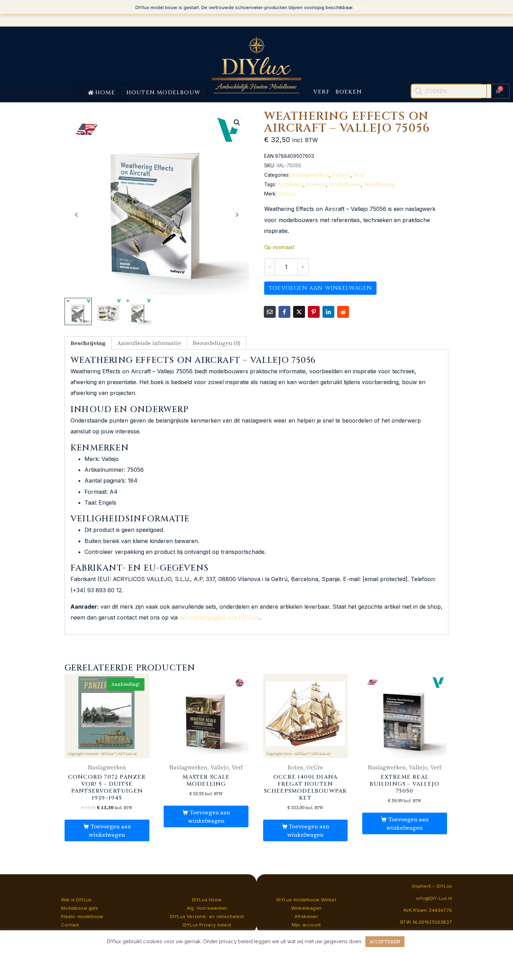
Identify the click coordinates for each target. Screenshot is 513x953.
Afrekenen (306, 916)
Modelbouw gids (79, 908)
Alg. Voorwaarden (207, 908)
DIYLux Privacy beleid (207, 925)
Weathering (379, 184)
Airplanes (290, 184)
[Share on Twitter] (299, 312)
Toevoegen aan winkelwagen (320, 288)
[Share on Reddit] (343, 312)
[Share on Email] (270, 312)
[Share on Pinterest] (314, 312)
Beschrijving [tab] (88, 343)
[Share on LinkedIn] (328, 312)
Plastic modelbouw (82, 916)
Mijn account (306, 925)
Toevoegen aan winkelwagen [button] (110, 830)
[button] (237, 122)
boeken (316, 184)
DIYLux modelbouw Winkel (306, 899)
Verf (358, 174)
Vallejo (341, 174)
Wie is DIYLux (76, 899)
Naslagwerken (310, 174)
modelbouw (345, 184)
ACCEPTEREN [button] (385, 942)
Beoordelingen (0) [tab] (216, 343)
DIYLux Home (207, 899)
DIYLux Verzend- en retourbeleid (207, 916)
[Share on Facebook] (284, 312)
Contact (70, 925)
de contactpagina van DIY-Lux (219, 617)
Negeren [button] (366, 7)
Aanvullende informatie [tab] (149, 343)
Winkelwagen (306, 908)
